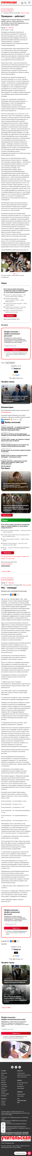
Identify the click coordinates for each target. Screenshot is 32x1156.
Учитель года (4, 1086)
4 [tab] (17, 273)
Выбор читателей (12, 422)
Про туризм (3, 1084)
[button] (5, 419)
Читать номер (25, 13)
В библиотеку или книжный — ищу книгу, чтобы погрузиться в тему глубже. (15, 307)
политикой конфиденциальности (20, 353)
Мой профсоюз (20, 1086)
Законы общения (7, 10)
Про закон (3, 1078)
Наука (2, 1075)
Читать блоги (7, 515)
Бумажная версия (21, 1094)
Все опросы (4, 325)
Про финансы (4, 1090)
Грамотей (3, 1088)
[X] (15, 595)
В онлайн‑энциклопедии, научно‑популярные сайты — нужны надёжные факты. (14, 300)
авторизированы (6, 412)
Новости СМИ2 (6, 571)
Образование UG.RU (7, 394)
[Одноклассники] (13, 595)
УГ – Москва (20, 1084)
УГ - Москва (10, 27)
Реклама (3, 1103)
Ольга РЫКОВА (10, 363)
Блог (18, 1102)
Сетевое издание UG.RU (22, 1082)
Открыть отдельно (6, 564)
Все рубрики (4, 1095)
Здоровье (3, 1092)
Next (28, 262)
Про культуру (4, 1077)
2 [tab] (15, 273)
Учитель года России (22, 1077)
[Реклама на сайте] (29, 1153)
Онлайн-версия (20, 1096)
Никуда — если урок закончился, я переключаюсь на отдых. (14, 311)
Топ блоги (5, 468)
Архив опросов (5, 566)
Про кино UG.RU (7, 994)
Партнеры (3, 1104)
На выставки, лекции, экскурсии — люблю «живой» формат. (16, 304)
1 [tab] (14, 273)
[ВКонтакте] (11, 595)
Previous (3, 262)
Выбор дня (3, 1082)
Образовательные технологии (24, 1075)
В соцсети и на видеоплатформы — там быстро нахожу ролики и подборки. (15, 295)
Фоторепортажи (21, 1100)
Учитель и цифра (5, 1093)
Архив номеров (20, 1088)
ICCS (18, 1098)
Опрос (5, 520)
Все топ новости (6, 466)
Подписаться (16, 349)
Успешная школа (21, 1073)
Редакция (3, 1101)
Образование (4, 1073)
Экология (3, 1080)
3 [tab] (16, 273)
